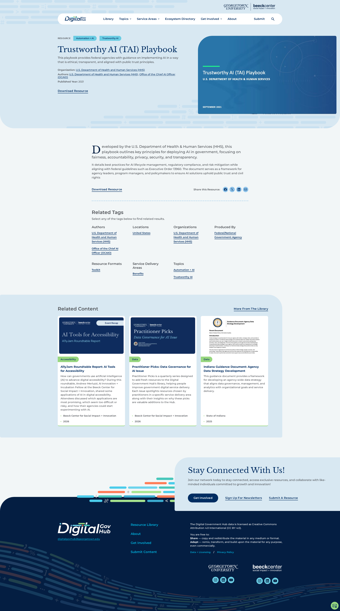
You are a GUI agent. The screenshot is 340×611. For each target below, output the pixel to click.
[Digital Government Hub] (75, 19)
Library (108, 19)
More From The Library (251, 308)
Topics (123, 19)
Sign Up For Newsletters (243, 498)
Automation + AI (85, 38)
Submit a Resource (283, 498)
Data (135, 359)
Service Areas (147, 19)
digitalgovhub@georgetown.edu (79, 539)
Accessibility (68, 359)
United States (141, 233)
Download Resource (73, 91)
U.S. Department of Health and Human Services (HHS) (110, 69)
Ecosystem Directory (180, 19)
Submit (259, 19)
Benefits (138, 273)
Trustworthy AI (110, 38)
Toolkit (96, 269)
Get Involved (210, 19)
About (232, 19)
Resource (64, 38)
